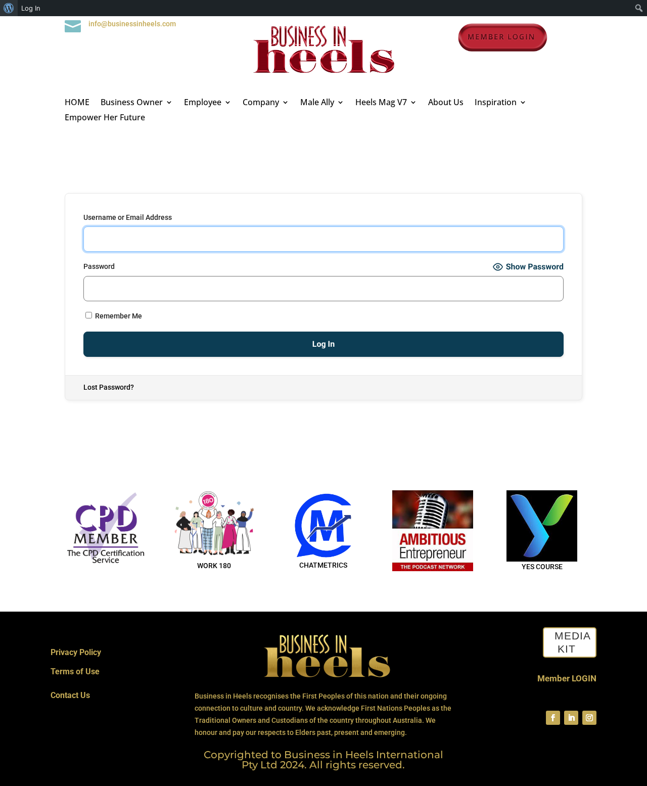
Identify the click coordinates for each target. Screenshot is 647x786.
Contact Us (70, 695)
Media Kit (572, 642)
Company (261, 103)
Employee (202, 103)
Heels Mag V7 (381, 103)
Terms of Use (75, 671)
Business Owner (132, 103)
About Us (446, 103)
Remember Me (118, 316)
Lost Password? (108, 387)
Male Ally (317, 103)
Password (99, 266)
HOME (77, 103)
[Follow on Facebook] (553, 718)
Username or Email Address (127, 217)
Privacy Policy (76, 652)
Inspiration (496, 103)
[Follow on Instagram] (589, 718)
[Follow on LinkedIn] (571, 718)
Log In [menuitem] (30, 8)
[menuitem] (9, 8)
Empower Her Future (105, 118)
